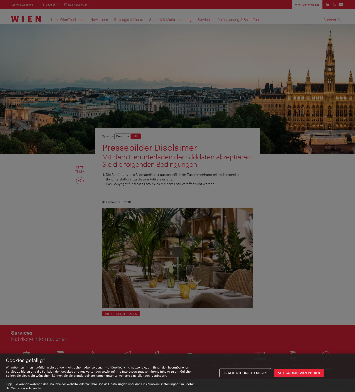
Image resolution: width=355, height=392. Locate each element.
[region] (177, 373)
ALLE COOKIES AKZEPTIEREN (299, 373)
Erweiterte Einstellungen (245, 373)
